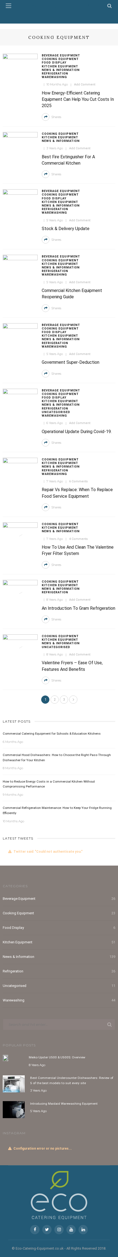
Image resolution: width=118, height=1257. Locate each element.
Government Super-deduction (70, 362)
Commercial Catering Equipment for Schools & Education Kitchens (52, 733)
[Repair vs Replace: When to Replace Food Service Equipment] (20, 469)
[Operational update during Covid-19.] (20, 400)
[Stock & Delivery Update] (20, 201)
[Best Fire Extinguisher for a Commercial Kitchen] (20, 143)
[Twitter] (47, 1229)
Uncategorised (56, 412)
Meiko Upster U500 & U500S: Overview (57, 1057)
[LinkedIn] (83, 1229)
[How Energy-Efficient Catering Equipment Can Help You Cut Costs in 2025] (20, 65)
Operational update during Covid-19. (77, 431)
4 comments (78, 539)
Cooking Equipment (60, 59)
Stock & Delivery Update (65, 228)
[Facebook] (35, 1229)
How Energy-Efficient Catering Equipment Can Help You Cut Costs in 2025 (78, 99)
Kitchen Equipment (60, 66)
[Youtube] (71, 1229)
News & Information (61, 70)
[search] (109, 5)
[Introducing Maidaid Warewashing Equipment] (14, 1109)
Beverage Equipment (61, 55)
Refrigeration (55, 73)
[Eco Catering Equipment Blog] (59, 1195)
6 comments (78, 481)
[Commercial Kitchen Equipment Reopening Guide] (20, 266)
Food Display (54, 62)
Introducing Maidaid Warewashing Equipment (64, 1104)
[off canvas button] (8, 5)
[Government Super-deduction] (20, 334)
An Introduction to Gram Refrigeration (78, 608)
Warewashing (54, 77)
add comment (84, 84)
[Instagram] (59, 1229)
